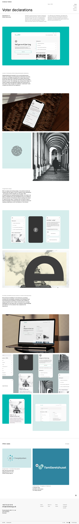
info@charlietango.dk (9, 507)
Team (49, 506)
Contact (75, 10)
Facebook (65, 504)
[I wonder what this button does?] (76, 495)
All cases (67, 443)
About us (75, 8)
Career (56, 506)
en (64, 522)
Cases (75, 4)
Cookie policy (8, 522)
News (75, 7)
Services (75, 5)
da (63, 522)
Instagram (65, 506)
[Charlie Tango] (7, 2)
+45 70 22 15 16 (7, 505)
